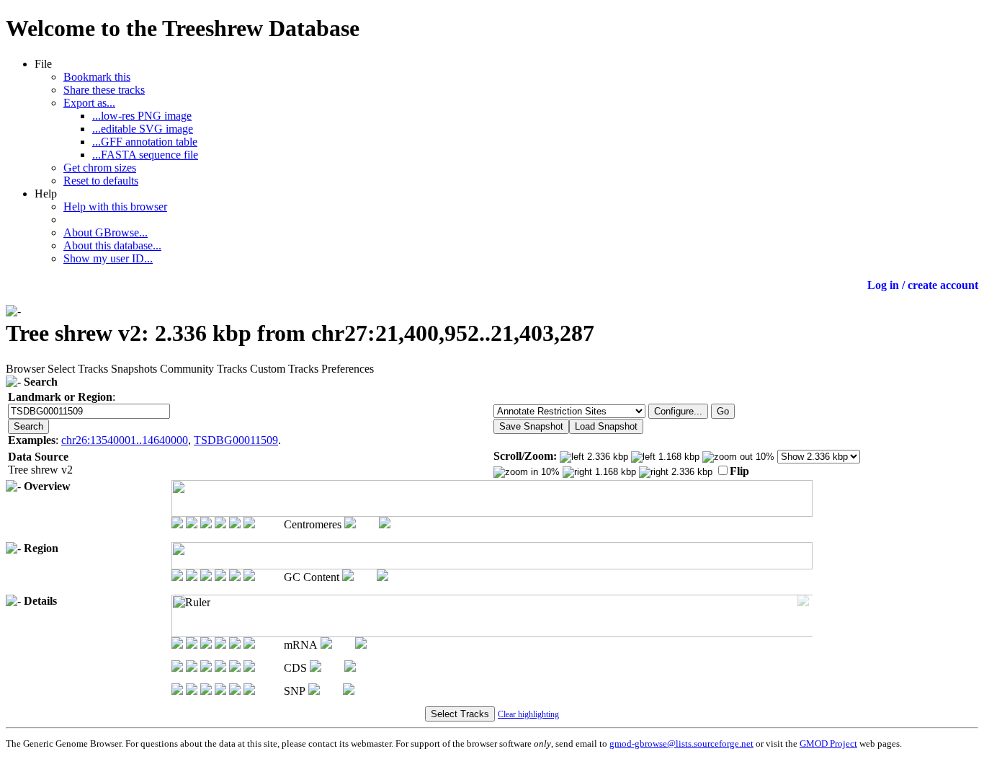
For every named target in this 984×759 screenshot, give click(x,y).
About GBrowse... (105, 232)
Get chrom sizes (99, 167)
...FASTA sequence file (145, 154)
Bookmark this (96, 77)
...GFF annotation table (144, 142)
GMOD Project (828, 743)
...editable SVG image (142, 129)
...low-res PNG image (142, 116)
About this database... (112, 245)
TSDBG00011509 (236, 440)
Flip (739, 471)
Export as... (89, 103)
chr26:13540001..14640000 (124, 440)
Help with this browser (115, 206)
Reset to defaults (100, 180)
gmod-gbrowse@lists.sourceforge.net (681, 743)
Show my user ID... (108, 258)
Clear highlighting (528, 714)
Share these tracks (104, 90)
